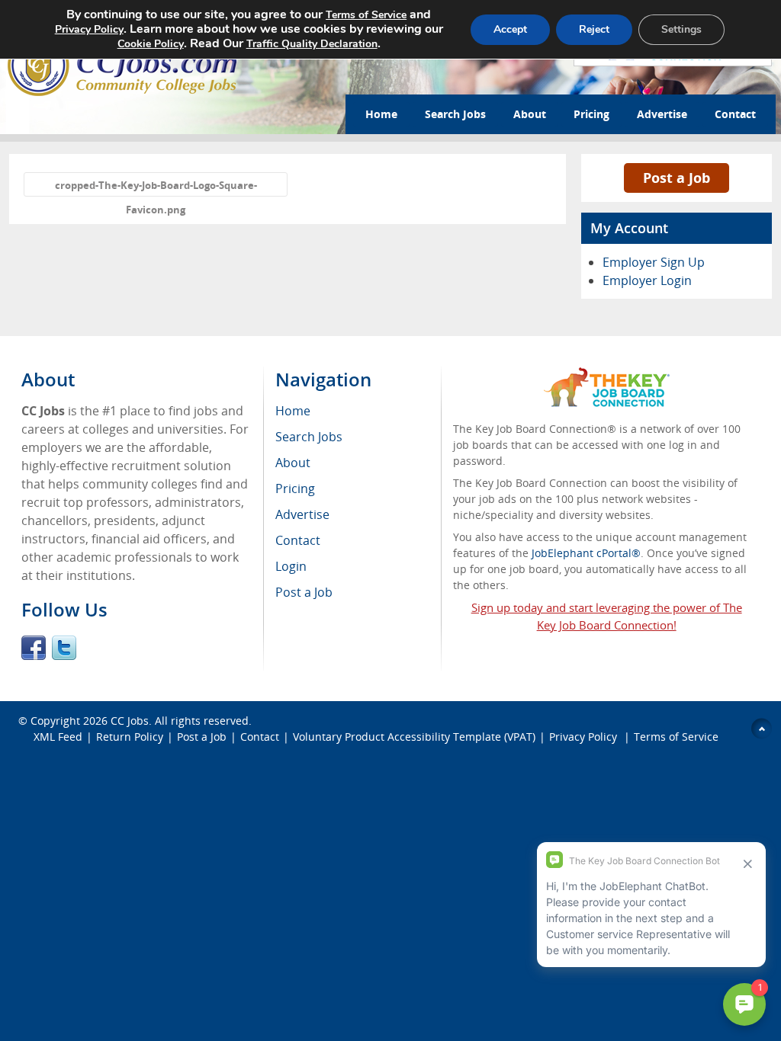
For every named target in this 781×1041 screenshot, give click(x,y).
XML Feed (58, 736)
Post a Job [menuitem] (304, 592)
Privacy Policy (584, 736)
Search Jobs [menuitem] (308, 436)
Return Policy (129, 736)
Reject (594, 29)
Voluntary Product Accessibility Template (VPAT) (414, 736)
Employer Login (647, 280)
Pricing (591, 114)
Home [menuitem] (292, 410)
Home (381, 114)
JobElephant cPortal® (586, 553)
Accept (510, 29)
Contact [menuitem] (297, 540)
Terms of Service (676, 736)
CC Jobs (130, 720)
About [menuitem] (292, 462)
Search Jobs (455, 114)
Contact (735, 114)
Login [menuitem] (291, 566)
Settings (681, 29)
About (529, 114)
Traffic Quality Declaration (312, 44)
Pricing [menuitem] (295, 488)
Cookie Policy (150, 44)
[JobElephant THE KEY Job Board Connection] (607, 374)
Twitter (64, 648)
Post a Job (676, 177)
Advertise (662, 114)
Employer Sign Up (654, 262)
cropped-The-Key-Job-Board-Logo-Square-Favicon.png (156, 187)
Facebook (33, 648)
